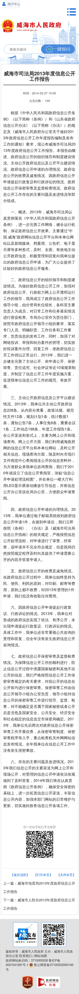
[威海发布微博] (25, 934)
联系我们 (25, 955)
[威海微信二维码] (53, 934)
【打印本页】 (43, 874)
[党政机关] (28, 981)
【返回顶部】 (20, 874)
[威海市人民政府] (33, 26)
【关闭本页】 (66, 874)
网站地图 (40, 955)
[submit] (58, 49)
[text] (37, 49)
